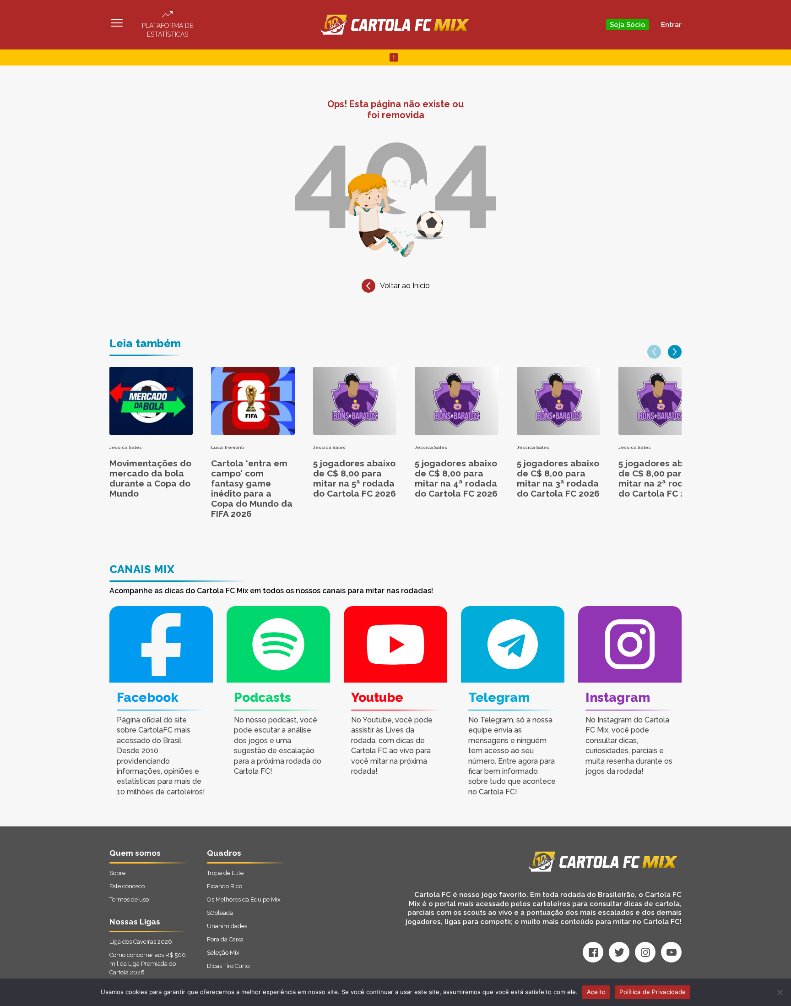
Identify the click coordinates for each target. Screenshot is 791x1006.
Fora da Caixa (225, 939)
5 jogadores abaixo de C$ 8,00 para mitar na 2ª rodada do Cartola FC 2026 (659, 478)
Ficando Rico (224, 886)
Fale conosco (127, 886)
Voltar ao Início (405, 285)
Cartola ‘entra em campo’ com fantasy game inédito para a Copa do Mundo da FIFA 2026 (252, 488)
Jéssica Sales (125, 447)
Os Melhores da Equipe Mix (244, 899)
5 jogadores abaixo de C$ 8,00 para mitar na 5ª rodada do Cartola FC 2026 (354, 478)
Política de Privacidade (652, 991)
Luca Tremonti (227, 447)
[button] (654, 352)
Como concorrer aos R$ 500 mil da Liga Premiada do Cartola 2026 (147, 963)
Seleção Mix (223, 952)
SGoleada (220, 912)
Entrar (671, 25)
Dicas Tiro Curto (228, 965)
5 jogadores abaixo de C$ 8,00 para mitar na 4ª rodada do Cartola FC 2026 (456, 478)
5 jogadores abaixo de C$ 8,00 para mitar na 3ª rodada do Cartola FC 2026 (558, 478)
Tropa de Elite (225, 872)
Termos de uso (129, 899)
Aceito (596, 991)
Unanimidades (227, 926)
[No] (779, 992)
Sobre (117, 872)
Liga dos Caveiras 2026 (140, 941)
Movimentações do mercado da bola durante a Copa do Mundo (150, 478)
